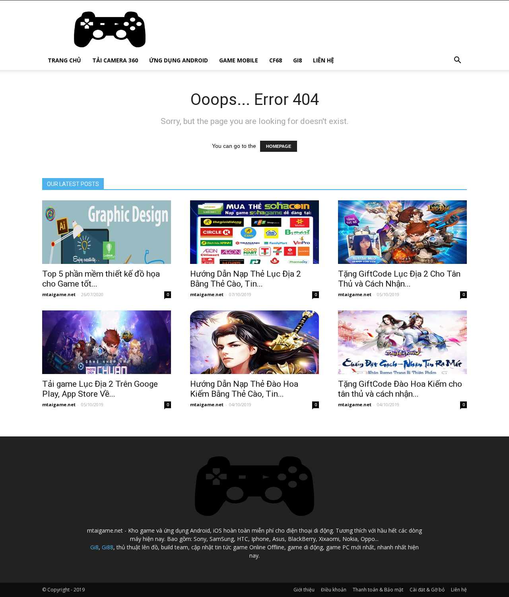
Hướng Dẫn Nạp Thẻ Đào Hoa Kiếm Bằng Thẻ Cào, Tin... (244, 389)
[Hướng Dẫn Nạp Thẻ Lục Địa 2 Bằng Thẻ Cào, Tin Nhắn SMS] (254, 232)
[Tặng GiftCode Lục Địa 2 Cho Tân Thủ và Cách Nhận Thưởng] (402, 232)
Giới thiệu (304, 589)
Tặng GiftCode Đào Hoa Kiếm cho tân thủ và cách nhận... (400, 389)
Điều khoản (333, 589)
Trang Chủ (64, 60)
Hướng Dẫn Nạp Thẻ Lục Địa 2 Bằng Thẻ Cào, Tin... (245, 279)
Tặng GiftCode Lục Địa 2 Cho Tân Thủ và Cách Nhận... (399, 279)
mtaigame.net (59, 294)
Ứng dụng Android (178, 60)
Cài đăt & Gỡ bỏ (427, 589)
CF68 (275, 60)
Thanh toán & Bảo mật (378, 589)
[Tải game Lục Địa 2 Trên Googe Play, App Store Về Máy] (106, 342)
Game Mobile (238, 60)
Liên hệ (323, 60)
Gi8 (297, 60)
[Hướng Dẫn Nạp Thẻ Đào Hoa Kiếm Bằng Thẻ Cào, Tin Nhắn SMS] (254, 342)
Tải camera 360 (115, 60)
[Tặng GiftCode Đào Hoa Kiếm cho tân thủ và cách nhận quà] (402, 342)
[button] (457, 61)
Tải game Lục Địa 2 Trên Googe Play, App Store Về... (100, 389)
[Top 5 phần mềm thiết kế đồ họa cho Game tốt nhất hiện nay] (106, 232)
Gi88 (107, 547)
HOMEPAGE (278, 146)
